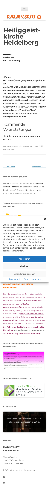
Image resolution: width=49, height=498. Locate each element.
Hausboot (9, 166)
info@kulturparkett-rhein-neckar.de (19, 193)
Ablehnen (24, 266)
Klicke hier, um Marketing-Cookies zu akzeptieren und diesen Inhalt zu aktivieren (24, 422)
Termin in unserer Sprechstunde (29, 330)
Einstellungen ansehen (24, 273)
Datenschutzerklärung (19, 279)
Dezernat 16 (39, 166)
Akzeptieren (24, 258)
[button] (45, 219)
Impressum (36, 279)
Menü (24, 9)
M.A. (28, 146)
